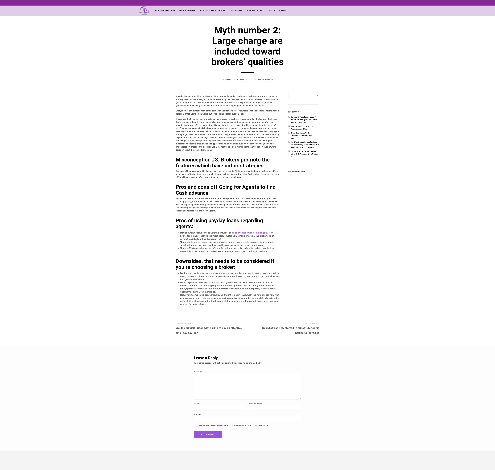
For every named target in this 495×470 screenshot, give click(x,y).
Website (197, 414)
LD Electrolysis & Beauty (165, 10)
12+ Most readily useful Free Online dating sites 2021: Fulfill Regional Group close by (305, 144)
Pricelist (271, 10)
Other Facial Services (255, 10)
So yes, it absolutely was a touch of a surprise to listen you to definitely (304, 119)
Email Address (256, 403)
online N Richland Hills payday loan (254, 233)
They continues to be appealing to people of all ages (303, 135)
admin (228, 79)
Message (198, 372)
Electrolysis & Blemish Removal (212, 10)
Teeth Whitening (236, 10)
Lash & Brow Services (187, 10)
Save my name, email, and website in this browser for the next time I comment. (233, 425)
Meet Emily (283, 10)
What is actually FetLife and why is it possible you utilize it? (304, 154)
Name (197, 403)
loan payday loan (265, 79)
